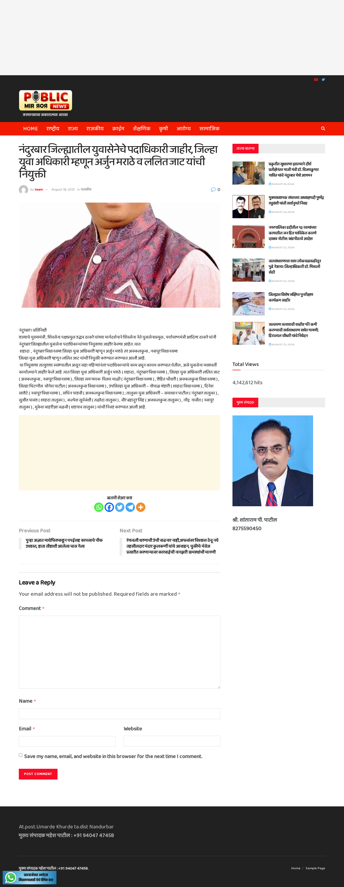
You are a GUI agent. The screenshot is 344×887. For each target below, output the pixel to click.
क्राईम (118, 128)
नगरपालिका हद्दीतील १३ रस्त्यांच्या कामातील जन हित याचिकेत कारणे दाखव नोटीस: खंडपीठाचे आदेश (292, 233)
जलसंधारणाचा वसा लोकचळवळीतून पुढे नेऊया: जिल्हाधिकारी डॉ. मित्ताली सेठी (295, 267)
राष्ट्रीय (52, 128)
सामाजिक (209, 128)
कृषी (163, 128)
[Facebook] (109, 507)
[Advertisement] (172, 37)
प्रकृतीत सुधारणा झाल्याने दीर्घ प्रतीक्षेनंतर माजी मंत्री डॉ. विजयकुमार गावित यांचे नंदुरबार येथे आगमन (294, 170)
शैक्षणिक (141, 128)
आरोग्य (184, 128)
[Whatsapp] (98, 507)
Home (30, 128)
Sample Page (315, 868)
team (39, 189)
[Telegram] (130, 507)
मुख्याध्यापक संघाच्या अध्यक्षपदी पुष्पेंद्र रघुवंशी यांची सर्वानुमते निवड (296, 201)
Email (27, 728)
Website (133, 728)
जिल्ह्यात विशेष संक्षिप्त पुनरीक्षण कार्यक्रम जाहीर (291, 298)
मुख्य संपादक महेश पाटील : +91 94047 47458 (53, 868)
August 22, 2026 (282, 247)
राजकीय (95, 128)
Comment (32, 608)
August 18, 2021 (63, 189)
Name (27, 701)
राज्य (73, 128)
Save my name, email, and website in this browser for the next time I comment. (113, 756)
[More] (140, 507)
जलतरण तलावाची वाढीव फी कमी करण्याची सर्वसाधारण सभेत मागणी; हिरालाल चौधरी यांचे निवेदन (293, 330)
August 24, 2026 (282, 212)
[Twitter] (119, 507)
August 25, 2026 (282, 184)
